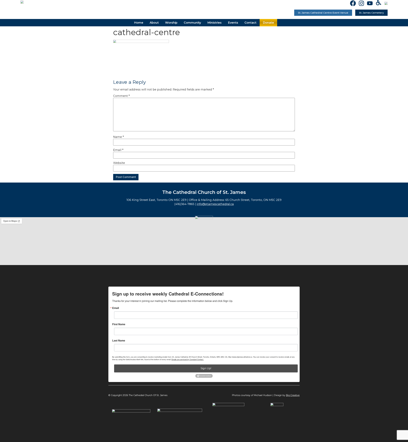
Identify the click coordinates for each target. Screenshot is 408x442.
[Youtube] (370, 3)
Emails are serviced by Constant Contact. (187, 359)
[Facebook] (353, 3)
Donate (268, 22)
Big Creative (293, 395)
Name (118, 136)
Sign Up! (206, 368)
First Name (118, 324)
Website (119, 162)
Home (138, 22)
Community (192, 22)
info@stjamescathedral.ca (215, 204)
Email (118, 150)
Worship (171, 22)
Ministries (214, 22)
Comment (121, 95)
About (154, 22)
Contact (250, 22)
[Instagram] (361, 3)
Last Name (118, 340)
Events (233, 22)
